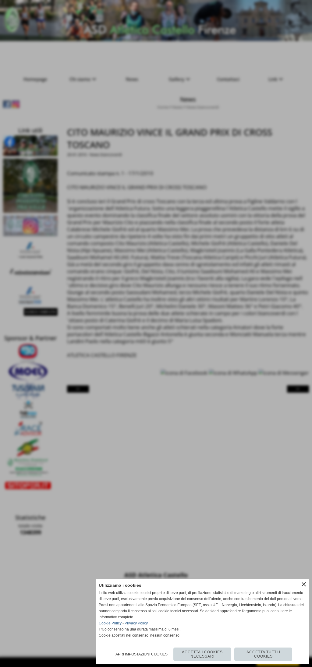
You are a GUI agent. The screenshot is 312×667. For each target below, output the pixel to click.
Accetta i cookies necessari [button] (202, 654)
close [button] (303, 584)
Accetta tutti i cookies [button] (263, 654)
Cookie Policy (110, 623)
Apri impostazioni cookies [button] (141, 654)
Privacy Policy (136, 623)
